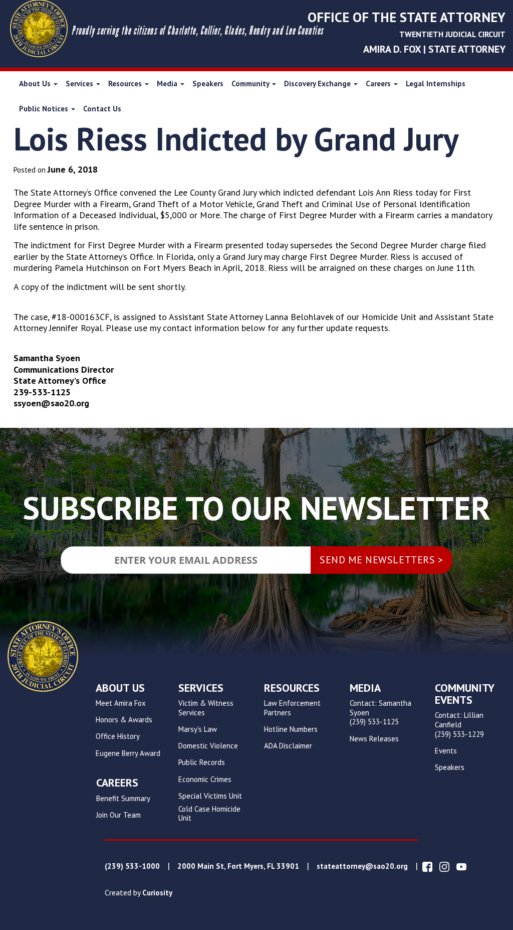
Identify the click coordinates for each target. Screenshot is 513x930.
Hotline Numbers (291, 729)
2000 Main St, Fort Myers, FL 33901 (238, 866)
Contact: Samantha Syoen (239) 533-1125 (380, 713)
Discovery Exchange (318, 83)
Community (251, 83)
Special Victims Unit (210, 796)
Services (80, 83)
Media (168, 83)
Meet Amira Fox (121, 703)
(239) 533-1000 (132, 866)
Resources (126, 83)
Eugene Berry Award (128, 753)
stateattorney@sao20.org (362, 866)
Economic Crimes (204, 779)
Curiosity (157, 892)
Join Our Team (118, 815)
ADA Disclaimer (288, 745)
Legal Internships (435, 83)
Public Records (201, 762)
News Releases (374, 738)
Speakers (207, 83)
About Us (36, 83)
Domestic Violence (208, 745)
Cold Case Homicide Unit (209, 814)
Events (446, 750)
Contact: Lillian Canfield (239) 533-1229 (459, 725)
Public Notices (44, 108)
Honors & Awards (124, 719)
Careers (379, 83)
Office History (118, 736)
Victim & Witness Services (205, 708)
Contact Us (102, 108)
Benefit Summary (123, 798)
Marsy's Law (197, 729)
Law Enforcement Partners (292, 708)
